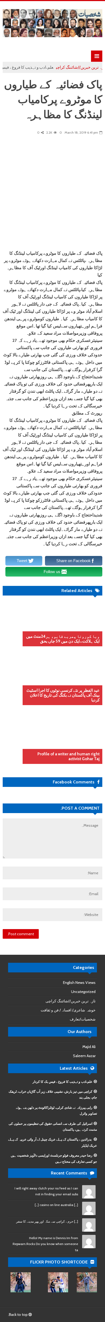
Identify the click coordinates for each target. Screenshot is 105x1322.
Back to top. (18, 1314)
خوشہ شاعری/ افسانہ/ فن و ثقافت (68, 1010)
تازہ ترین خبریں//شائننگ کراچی (71, 1001)
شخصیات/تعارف (83, 1019)
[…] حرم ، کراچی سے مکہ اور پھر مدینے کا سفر (47, 1221)
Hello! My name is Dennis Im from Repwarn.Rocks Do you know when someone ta (45, 1244)
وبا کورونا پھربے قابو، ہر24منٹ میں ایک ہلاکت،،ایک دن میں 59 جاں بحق (63, 639)
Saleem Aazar (84, 1055)
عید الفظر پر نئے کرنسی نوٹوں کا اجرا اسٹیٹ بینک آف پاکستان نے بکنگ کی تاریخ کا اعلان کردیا (63, 695)
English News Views (79, 982)
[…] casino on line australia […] (56, 1205)
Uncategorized (83, 991)
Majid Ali (89, 1046)
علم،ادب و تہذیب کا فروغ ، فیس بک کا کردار (62, 1082)
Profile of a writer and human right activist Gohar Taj (68, 756)
